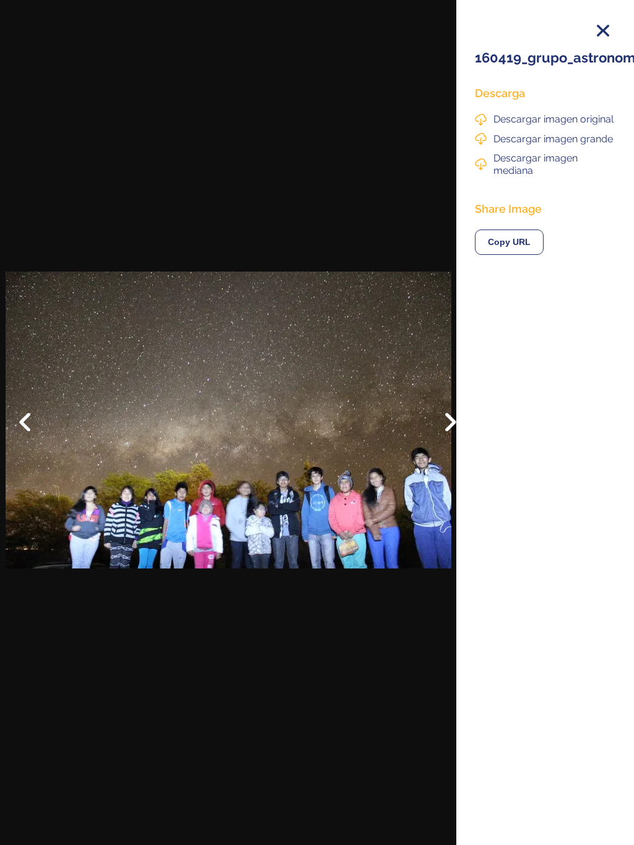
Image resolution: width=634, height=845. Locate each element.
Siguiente (441, 431)
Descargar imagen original (553, 119)
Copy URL (509, 242)
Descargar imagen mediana (535, 164)
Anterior (33, 412)
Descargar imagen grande (553, 139)
